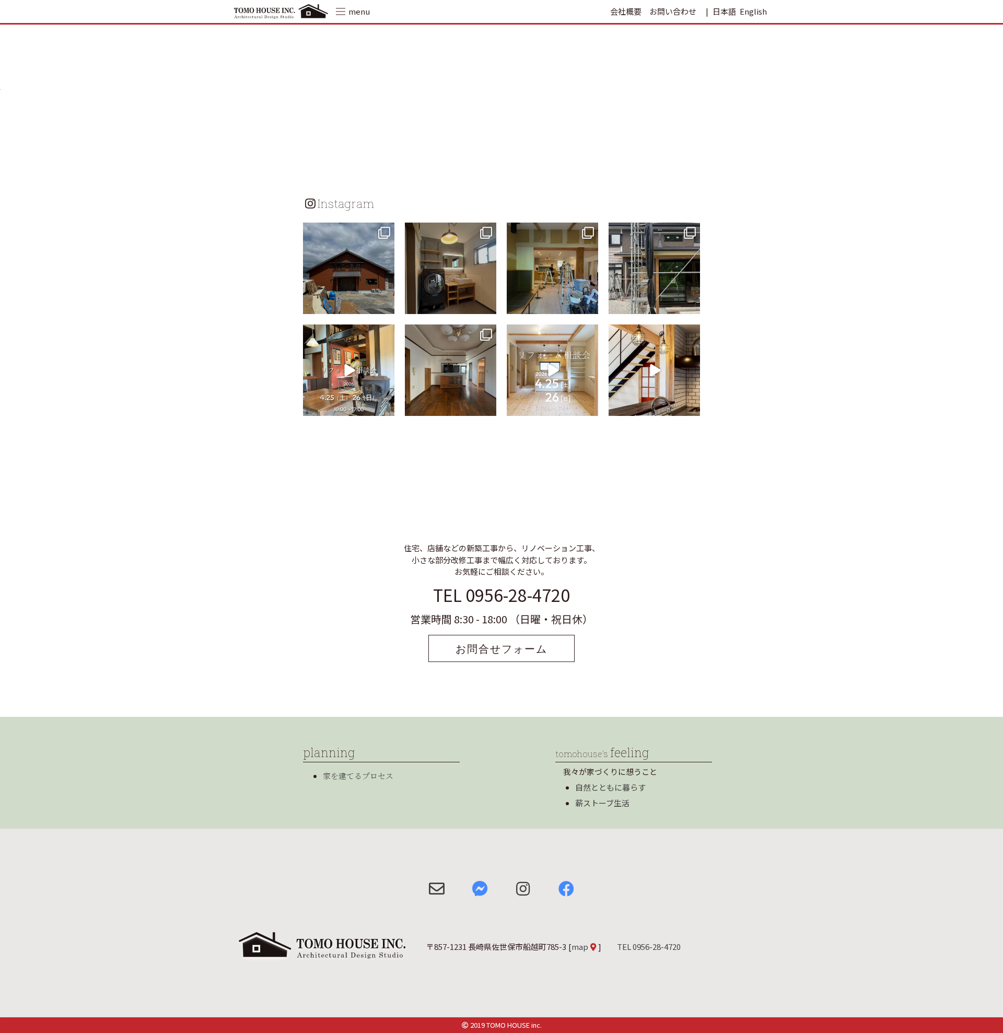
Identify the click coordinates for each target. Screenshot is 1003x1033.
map (580, 946)
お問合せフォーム (501, 648)
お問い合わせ (672, 11)
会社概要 (626, 11)
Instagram (346, 203)
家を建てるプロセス (358, 775)
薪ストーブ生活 (602, 802)
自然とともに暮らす (610, 787)
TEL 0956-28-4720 (501, 595)
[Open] (348, 268)
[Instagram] (385, 304)
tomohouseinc (348, 232)
